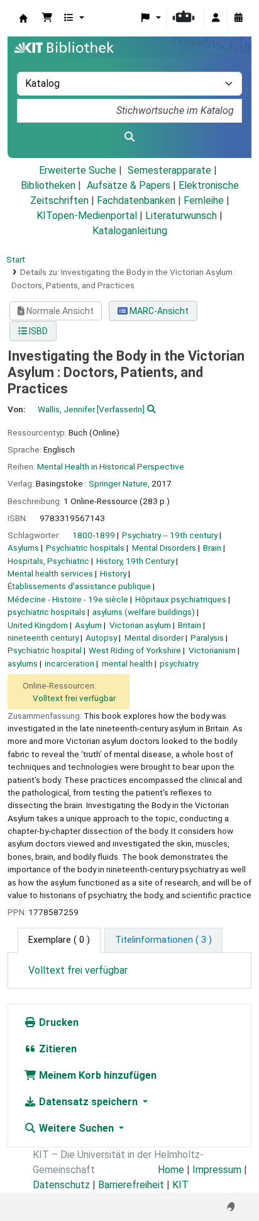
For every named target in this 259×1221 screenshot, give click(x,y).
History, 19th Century (135, 561)
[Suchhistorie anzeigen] (238, 18)
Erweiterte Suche (77, 170)
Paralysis (207, 638)
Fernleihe (204, 200)
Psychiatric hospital (45, 650)
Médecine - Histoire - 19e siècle (68, 599)
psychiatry (179, 663)
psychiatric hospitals (46, 612)
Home (171, 1170)
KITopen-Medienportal (86, 216)
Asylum (88, 625)
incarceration (69, 663)
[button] (47, 18)
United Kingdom (38, 625)
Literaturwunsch (181, 216)
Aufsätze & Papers (128, 185)
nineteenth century (43, 638)
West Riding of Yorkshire (135, 650)
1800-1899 (93, 535)
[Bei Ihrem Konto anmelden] (215, 18)
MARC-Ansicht (158, 311)
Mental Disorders (164, 548)
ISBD (37, 331)
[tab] (163, 940)
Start (15, 259)
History (113, 573)
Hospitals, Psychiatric (48, 561)
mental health (127, 663)
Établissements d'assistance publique (79, 586)
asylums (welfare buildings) (143, 612)
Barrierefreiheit (131, 1185)
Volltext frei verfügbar (74, 698)
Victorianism (212, 650)
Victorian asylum (140, 625)
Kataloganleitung (129, 231)
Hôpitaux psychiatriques (180, 599)
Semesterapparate (169, 170)
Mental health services (50, 573)
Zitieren (56, 1049)
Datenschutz (61, 1185)
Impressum (216, 1170)
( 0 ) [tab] (59, 940)
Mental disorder (154, 638)
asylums (23, 663)
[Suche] (129, 137)
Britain (189, 625)
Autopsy (101, 638)
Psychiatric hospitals (85, 548)
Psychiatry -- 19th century (170, 535)
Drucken (57, 1022)
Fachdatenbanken (136, 200)
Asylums (23, 548)
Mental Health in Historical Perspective (110, 466)
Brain (212, 548)
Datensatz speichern (88, 1102)
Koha (23, 18)
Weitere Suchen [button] (76, 1128)
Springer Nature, (119, 483)
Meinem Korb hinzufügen (96, 1075)
